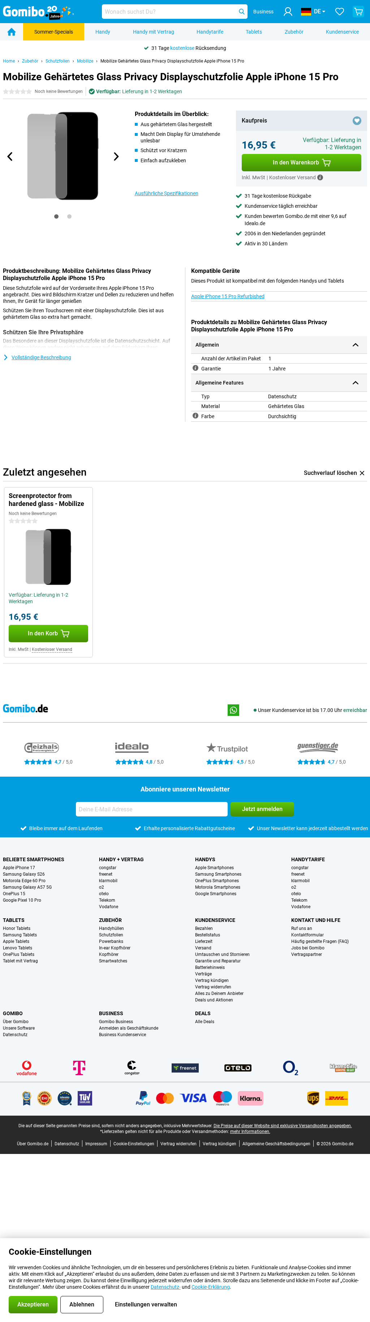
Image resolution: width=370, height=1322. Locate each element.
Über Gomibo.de (32, 1143)
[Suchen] (242, 11)
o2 (101, 887)
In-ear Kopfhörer (114, 947)
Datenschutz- (166, 1287)
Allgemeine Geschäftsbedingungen (276, 1143)
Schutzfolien (58, 61)
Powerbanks (111, 941)
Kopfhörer (109, 954)
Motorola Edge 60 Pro (24, 880)
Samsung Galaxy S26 (24, 874)
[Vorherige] (10, 156)
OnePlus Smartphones (217, 880)
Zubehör (294, 32)
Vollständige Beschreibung (41, 357)
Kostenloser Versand (52, 649)
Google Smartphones (215, 893)
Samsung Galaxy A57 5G (27, 887)
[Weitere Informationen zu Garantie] (195, 368)
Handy (102, 32)
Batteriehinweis (210, 967)
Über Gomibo (16, 1021)
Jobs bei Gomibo (307, 947)
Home (9, 61)
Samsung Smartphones (218, 874)
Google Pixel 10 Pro (22, 900)
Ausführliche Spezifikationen (166, 193)
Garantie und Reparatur (218, 960)
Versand (203, 947)
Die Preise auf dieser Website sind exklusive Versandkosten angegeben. (283, 1125)
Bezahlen (204, 928)
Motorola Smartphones (217, 887)
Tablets (254, 32)
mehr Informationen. (250, 1131)
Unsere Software (19, 1028)
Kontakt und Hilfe (315, 920)
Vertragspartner (306, 954)
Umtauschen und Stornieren (222, 954)
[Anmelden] (288, 11)
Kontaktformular (307, 934)
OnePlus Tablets (18, 954)
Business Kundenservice (122, 1034)
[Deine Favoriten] (339, 11)
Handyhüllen (111, 928)
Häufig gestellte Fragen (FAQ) (320, 941)
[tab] (56, 216)
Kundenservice (342, 32)
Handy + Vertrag (121, 859)
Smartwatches (113, 960)
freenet (105, 874)
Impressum (96, 1143)
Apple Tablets (16, 941)
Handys (205, 859)
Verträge (203, 974)
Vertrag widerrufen (213, 987)
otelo (104, 893)
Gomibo (13, 1013)
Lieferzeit (203, 941)
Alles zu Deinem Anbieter (219, 993)
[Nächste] (116, 156)
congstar (107, 867)
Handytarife (210, 32)
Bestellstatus (207, 934)
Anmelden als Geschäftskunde (128, 1028)
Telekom (107, 900)
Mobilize (85, 61)
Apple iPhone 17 (19, 867)
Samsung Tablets (20, 934)
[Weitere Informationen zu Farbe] (195, 416)
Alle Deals (204, 1021)
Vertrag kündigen (212, 980)
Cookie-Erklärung (211, 1287)
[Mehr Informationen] (320, 177)
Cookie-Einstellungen (133, 1143)
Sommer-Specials (53, 32)
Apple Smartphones (214, 867)
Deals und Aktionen (214, 1000)
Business (111, 1013)
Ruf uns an (301, 928)
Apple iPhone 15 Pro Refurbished (227, 296)
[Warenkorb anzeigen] (358, 11)
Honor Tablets (16, 928)
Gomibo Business (116, 1021)
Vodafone (108, 906)
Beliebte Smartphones (33, 859)
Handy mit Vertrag (153, 32)
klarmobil (108, 880)
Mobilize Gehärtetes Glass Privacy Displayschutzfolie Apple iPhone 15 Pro (172, 61)
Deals (203, 1013)
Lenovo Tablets (17, 947)
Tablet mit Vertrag (20, 960)
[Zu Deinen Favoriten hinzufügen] (357, 120)
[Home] (11, 31)
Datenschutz (15, 1034)
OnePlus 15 (14, 893)
